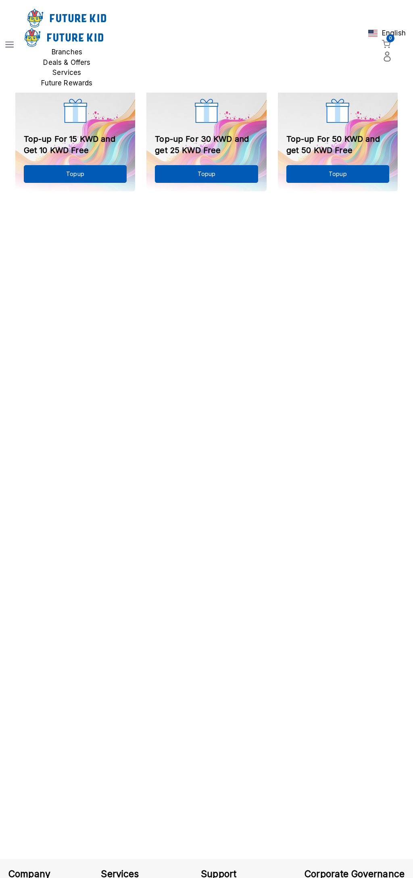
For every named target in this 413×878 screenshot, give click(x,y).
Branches (67, 52)
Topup (75, 173)
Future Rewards (66, 83)
